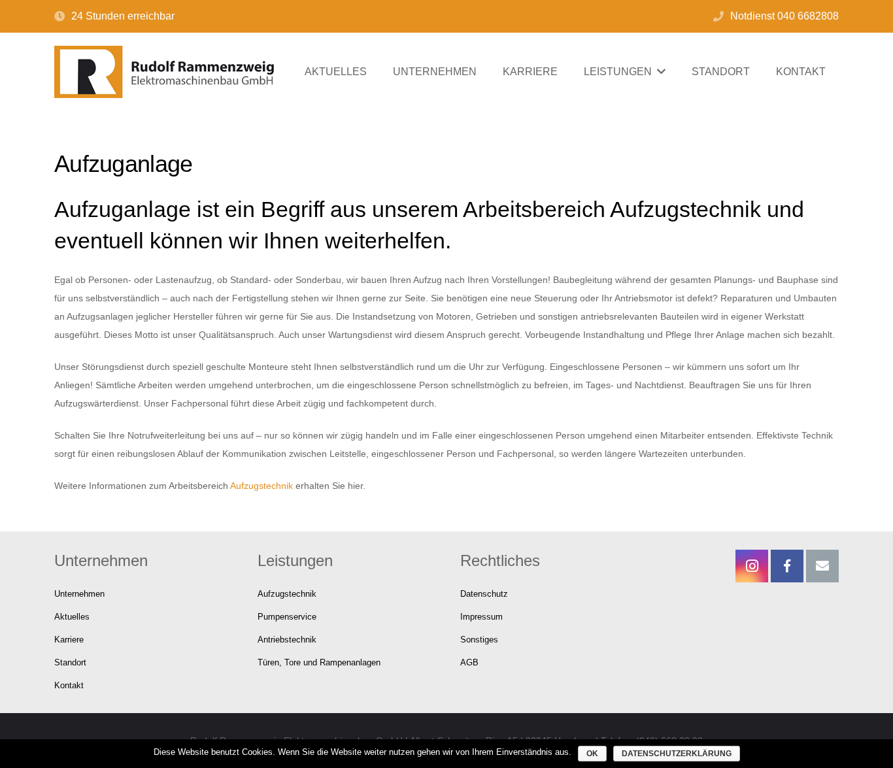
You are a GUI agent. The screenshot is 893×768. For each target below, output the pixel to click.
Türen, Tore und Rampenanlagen (319, 662)
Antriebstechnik (287, 639)
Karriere (69, 639)
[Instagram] (751, 566)
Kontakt (69, 685)
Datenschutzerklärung (677, 753)
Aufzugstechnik (261, 485)
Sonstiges (479, 639)
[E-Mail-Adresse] (822, 566)
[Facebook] (787, 566)
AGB (469, 662)
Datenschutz (484, 594)
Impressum (481, 617)
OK (592, 753)
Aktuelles (72, 617)
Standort (70, 662)
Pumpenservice (287, 617)
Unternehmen (79, 594)
